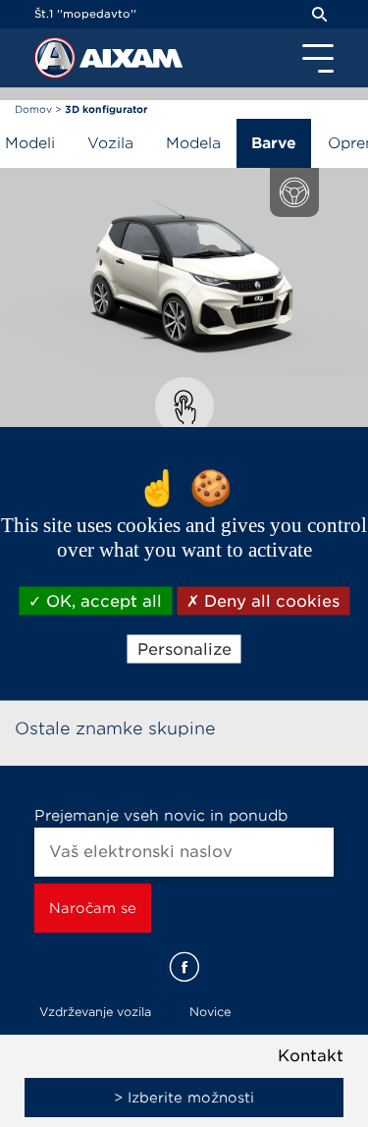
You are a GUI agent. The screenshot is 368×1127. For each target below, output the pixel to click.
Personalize (184, 648)
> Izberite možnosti (184, 1097)
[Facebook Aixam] (184, 967)
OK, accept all (101, 600)
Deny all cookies (269, 600)
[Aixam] (56, 62)
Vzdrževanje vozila (95, 1011)
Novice (210, 1011)
